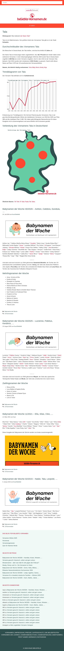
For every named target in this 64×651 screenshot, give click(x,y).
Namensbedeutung (29, 635)
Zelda (59, 422)
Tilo (30, 201)
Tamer (31, 254)
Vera (30, 67)
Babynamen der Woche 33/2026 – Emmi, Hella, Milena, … (20, 568)
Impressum (19, 632)
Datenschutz (38, 632)
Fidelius (12, 355)
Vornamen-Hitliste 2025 (9, 538)
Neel (24, 357)
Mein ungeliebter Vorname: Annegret (21, 625)
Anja (45, 67)
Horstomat (5, 540)
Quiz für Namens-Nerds (9, 545)
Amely (42, 67)
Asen (31, 359)
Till (15, 201)
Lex (54, 426)
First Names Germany (27, 637)
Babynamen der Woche (10, 311)
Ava (15, 426)
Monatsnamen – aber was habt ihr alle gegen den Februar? (20, 563)
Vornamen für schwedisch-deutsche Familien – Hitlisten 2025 (21, 575)
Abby (33, 67)
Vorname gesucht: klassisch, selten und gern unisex (18, 560)
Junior (41, 363)
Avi (8, 370)
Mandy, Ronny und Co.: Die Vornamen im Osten (17, 565)
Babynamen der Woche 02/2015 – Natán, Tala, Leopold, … (30, 479)
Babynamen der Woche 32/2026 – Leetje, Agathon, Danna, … (21, 573)
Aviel (45, 361)
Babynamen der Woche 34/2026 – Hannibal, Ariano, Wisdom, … (22, 557)
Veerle (21, 363)
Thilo (17, 201)
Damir (59, 355)
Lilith (23, 422)
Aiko (26, 366)
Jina (49, 247)
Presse (28, 632)
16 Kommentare (8, 313)
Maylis (4, 366)
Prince (32, 357)
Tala (58, 426)
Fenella (44, 366)
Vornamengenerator (8, 543)
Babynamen (57, 635)
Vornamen (9, 632)
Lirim (48, 368)
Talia (23, 201)
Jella (29, 428)
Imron (9, 357)
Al (45, 245)
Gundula (33, 243)
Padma (32, 252)
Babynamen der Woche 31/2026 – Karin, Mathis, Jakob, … (20, 578)
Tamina (4, 426)
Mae (19, 368)
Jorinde (47, 357)
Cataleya (18, 424)
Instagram (41, 637)
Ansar (21, 245)
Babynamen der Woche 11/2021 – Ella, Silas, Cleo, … (27, 414)
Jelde (44, 355)
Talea (33, 201)
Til (20, 201)
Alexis (37, 67)
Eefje (4, 249)
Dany (12, 366)
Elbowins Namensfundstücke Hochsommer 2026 (17, 570)
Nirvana (11, 247)
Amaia (22, 247)
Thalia (27, 201)
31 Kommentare (8, 471)
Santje (40, 254)
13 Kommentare (8, 406)
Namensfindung (44, 635)
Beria (52, 254)
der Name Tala (24, 36)
